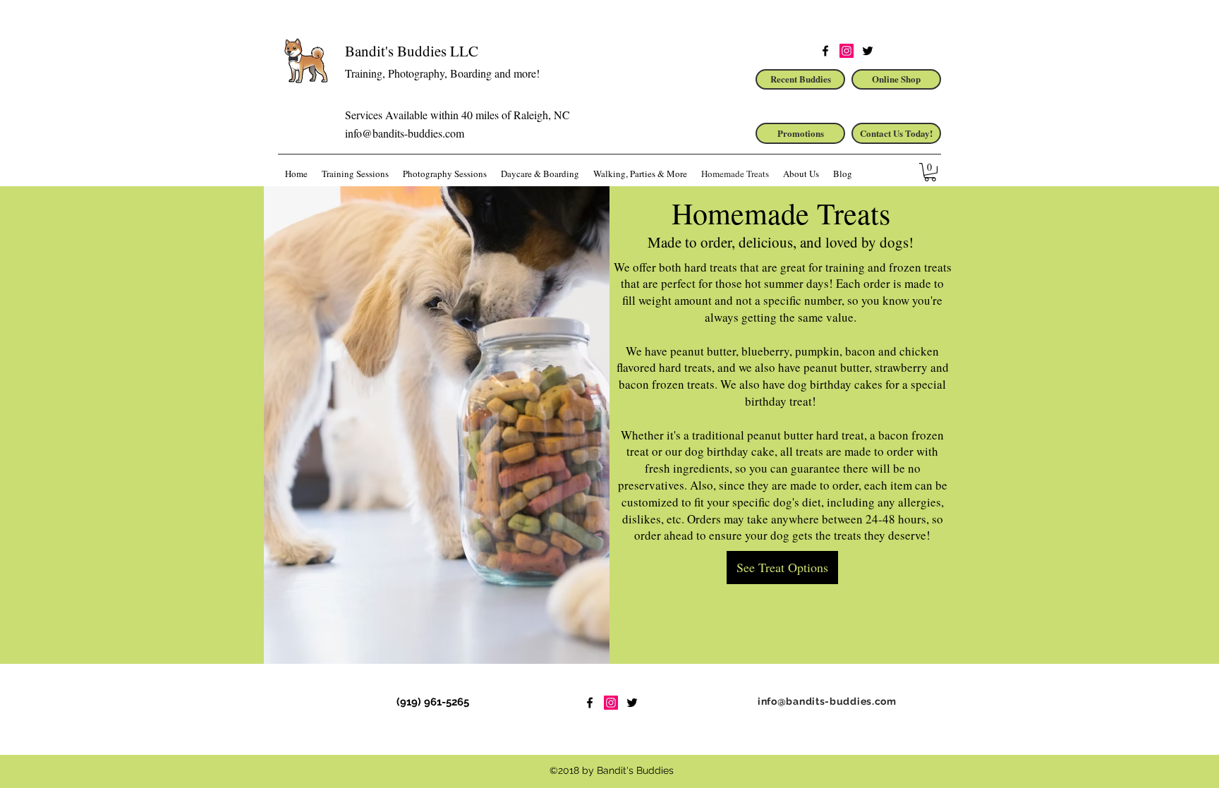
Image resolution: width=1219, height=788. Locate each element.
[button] (930, 172)
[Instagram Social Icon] (846, 51)
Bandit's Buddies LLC (411, 51)
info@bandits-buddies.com (404, 133)
